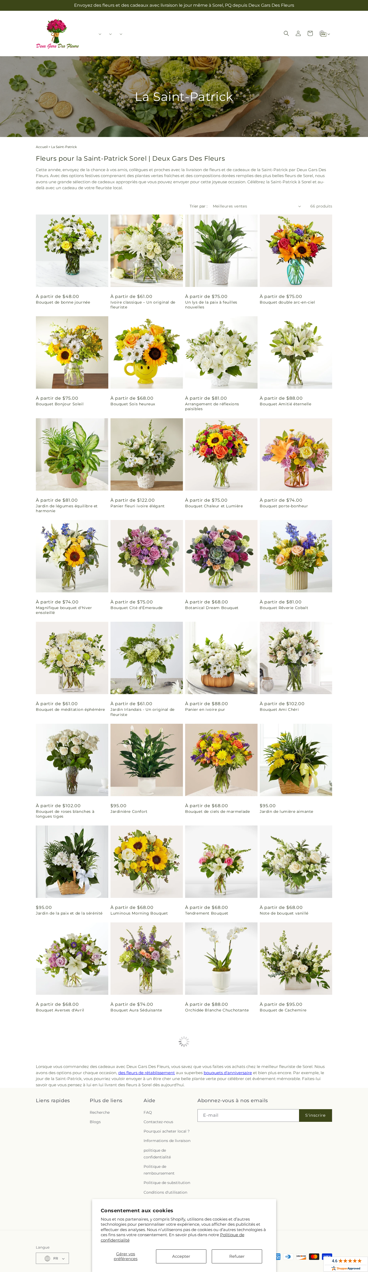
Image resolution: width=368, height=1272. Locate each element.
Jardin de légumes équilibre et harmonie (67, 508)
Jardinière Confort (129, 811)
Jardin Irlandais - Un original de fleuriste (142, 712)
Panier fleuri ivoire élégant (137, 506)
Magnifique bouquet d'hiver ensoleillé (64, 610)
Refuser (237, 1256)
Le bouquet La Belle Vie (60, 1107)
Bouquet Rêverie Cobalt (284, 607)
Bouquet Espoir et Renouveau (290, 1204)
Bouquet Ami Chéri (279, 709)
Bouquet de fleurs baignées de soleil (67, 1206)
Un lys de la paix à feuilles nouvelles (211, 305)
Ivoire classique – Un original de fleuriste (142, 305)
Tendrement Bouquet (206, 913)
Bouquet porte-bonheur (284, 506)
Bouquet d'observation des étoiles (294, 1107)
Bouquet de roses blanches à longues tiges (65, 814)
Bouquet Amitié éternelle (285, 404)
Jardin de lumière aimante (286, 811)
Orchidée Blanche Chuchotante (217, 1010)
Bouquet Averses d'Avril (60, 1010)
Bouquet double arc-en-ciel (287, 302)
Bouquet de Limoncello (209, 1107)
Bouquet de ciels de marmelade (217, 811)
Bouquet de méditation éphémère (70, 709)
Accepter (181, 1256)
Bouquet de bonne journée (63, 302)
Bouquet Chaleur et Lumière (214, 506)
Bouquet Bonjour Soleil (60, 404)
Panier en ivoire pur (205, 709)
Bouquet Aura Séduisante (136, 1010)
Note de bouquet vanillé (284, 913)
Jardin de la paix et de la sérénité (69, 913)
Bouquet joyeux (126, 1107)
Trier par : (198, 206)
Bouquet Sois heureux (132, 404)
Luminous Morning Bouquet (139, 913)
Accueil (42, 147)
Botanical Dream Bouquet (212, 607)
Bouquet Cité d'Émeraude (136, 607)
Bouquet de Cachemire (283, 1010)
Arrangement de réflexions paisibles (212, 406)
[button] (98, 34)
